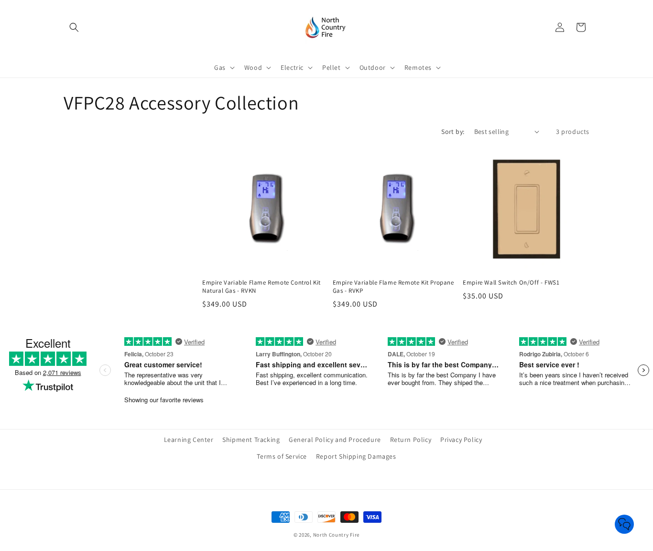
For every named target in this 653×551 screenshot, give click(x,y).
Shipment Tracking (251, 439)
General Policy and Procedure (335, 439)
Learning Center (189, 439)
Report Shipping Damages (356, 456)
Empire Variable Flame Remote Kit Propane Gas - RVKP (393, 287)
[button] (74, 27)
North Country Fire (336, 534)
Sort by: (452, 131)
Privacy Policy (461, 439)
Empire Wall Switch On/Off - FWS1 (511, 283)
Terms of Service (282, 456)
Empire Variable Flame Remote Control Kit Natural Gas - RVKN (261, 287)
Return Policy (411, 439)
